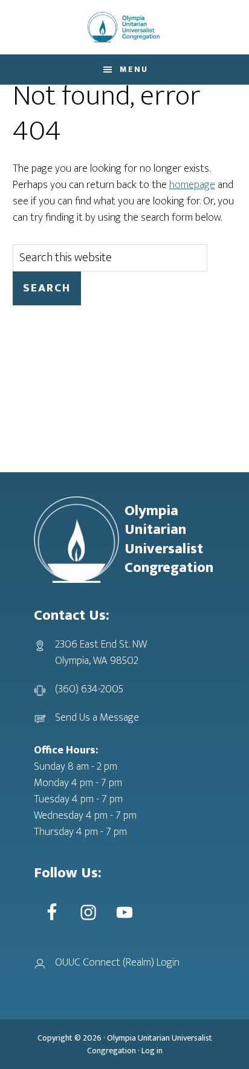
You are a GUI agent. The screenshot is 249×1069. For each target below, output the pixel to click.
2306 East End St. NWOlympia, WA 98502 (101, 652)
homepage (192, 185)
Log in (152, 1051)
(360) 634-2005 (89, 689)
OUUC (124, 27)
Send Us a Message (97, 718)
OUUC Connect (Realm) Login (117, 963)
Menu (134, 69)
